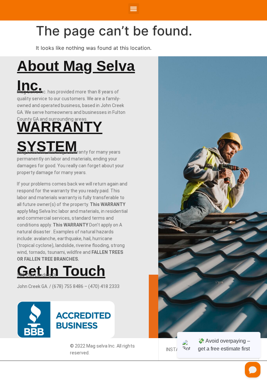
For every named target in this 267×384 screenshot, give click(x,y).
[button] (133, 8)
